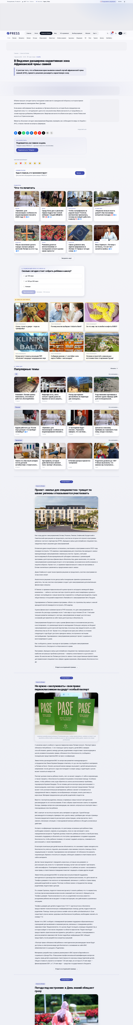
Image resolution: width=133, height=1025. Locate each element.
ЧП (85, 38)
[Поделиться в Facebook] (15, 133)
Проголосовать (29, 292)
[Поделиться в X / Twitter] (19, 133)
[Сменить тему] (116, 33)
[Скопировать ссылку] (51, 133)
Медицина (79, 38)
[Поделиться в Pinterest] (39, 133)
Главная (29, 33)
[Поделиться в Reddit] (35, 133)
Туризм (95, 38)
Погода (35, 38)
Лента (36, 33)
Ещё (94, 33)
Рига (90, 38)
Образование (43, 38)
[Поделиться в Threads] (43, 133)
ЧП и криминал (64, 33)
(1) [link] (76, 219)
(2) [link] (112, 215)
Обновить (114, 368)
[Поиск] (107, 33)
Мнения (88, 33)
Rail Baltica (109, 38)
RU (120, 33)
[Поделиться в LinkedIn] (31, 133)
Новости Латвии (46, 33)
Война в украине (61, 38)
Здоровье (71, 38)
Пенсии (14, 38)
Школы (102, 38)
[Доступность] (124, 1)
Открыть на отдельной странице (66, 667)
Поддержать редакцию (108, 1)
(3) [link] (24, 217)
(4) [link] (46, 217)
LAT (124, 33)
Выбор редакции (77, 33)
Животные (52, 38)
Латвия (28, 38)
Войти (120, 1)
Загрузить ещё (66, 258)
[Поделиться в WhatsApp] (23, 133)
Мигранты (21, 38)
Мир (55, 33)
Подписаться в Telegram (27, 150)
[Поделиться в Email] (47, 133)
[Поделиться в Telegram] (27, 133)
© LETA (39, 57)
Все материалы (114, 374)
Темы (8, 38)
